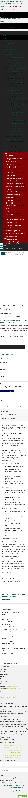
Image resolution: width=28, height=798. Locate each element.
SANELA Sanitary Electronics (11, 752)
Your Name (3, 362)
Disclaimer (9, 787)
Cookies (9, 785)
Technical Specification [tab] (8, 418)
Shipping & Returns (19, 785)
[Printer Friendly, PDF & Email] (22, 796)
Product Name (4, 384)
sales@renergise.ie (12, 686)
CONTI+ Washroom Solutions (12, 745)
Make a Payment (17, 787)
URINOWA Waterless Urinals (11, 757)
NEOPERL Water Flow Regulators (13, 750)
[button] (3, 775)
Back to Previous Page (7, 354)
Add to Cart (12, 346)
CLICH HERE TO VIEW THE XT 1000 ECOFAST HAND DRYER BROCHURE (13, 597)
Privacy (23, 783)
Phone (2, 376)
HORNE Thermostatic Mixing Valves (14, 748)
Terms (4, 785)
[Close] (0, 394)
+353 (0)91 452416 (16, 6)
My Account (16, 783)
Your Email (3, 369)
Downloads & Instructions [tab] (9, 415)
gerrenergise (8, 692)
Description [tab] (5, 411)
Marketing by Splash (14, 791)
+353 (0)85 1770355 (10, 697)
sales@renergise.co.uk (13, 688)
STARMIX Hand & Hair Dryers (12, 755)
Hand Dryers (7, 252)
